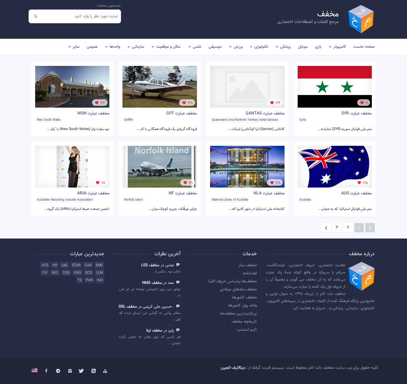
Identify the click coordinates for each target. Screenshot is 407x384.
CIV (45, 272)
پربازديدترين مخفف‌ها (238, 313)
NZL (55, 272)
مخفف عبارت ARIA (93, 193)
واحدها (115, 47)
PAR (89, 280)
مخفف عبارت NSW (93, 113)
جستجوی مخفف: (108, 5)
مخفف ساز (248, 265)
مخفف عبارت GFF (181, 113)
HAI (100, 280)
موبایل (303, 47)
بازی (318, 47)
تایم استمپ (247, 329)
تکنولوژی (261, 47)
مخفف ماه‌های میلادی (238, 289)
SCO (88, 272)
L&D (64, 265)
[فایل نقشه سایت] (105, 371)
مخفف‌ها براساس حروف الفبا (232, 281)
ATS (45, 265)
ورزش (238, 47)
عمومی (92, 47)
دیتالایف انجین (233, 368)
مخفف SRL (128, 307)
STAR (76, 265)
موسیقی (215, 47)
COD (66, 272)
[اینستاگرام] (70, 371)
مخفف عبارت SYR (356, 113)
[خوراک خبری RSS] (94, 371)
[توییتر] (82, 371)
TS (79, 280)
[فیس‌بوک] (46, 371)
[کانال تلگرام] (58, 371)
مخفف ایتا (154, 331)
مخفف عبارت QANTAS (265, 113)
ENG (77, 272)
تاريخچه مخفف (244, 321)
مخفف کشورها (244, 297)
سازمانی (138, 47)
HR (54, 265)
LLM (99, 272)
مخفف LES (150, 265)
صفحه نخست (364, 47)
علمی (197, 47)
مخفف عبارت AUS (356, 193)
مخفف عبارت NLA (269, 193)
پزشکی (285, 47)
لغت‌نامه (250, 273)
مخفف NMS (152, 283)
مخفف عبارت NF (183, 193)
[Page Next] (326, 228)
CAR (88, 265)
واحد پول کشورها (242, 305)
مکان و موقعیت (168, 47)
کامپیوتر (339, 47)
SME (99, 265)
